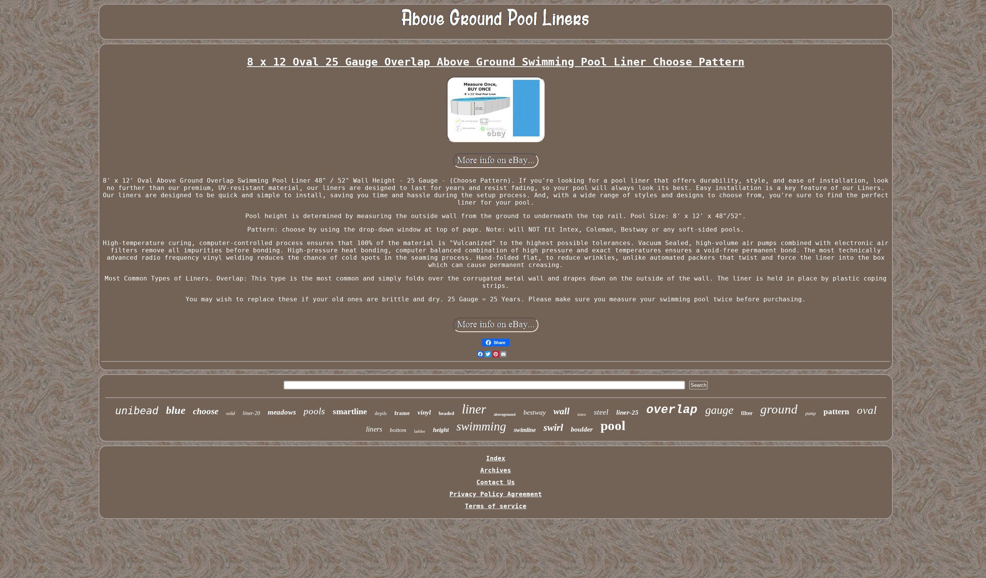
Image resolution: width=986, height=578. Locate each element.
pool (612, 425)
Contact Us (495, 482)
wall (561, 411)
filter (747, 413)
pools (314, 411)
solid (230, 413)
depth (381, 413)
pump (810, 413)
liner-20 (251, 413)
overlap (672, 410)
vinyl (424, 412)
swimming (481, 426)
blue (175, 410)
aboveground (505, 414)
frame (402, 413)
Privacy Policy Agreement (495, 494)
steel (601, 412)
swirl (553, 427)
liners (374, 429)
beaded (446, 413)
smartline (350, 411)
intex (581, 414)
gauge (719, 409)
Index (495, 458)
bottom (398, 430)
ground (779, 409)
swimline (525, 430)
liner (474, 409)
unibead (136, 411)
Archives (495, 470)
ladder (419, 431)
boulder (582, 429)
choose (205, 411)
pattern (836, 411)
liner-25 (627, 412)
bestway (534, 412)
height (441, 430)
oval (867, 410)
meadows (282, 412)
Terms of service (496, 506)
